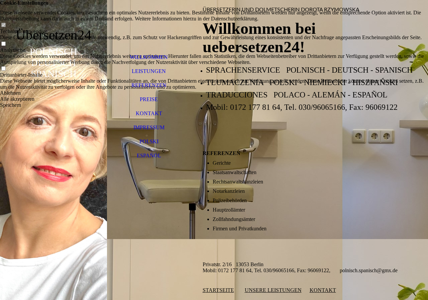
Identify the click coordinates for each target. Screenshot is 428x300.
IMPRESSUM (149, 127)
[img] (53, 150)
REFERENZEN (149, 85)
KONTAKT (149, 113)
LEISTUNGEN (149, 71)
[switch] (3, 25)
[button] (214, 93)
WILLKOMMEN (149, 57)
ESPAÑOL (149, 155)
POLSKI (148, 141)
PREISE (149, 99)
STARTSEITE (218, 290)
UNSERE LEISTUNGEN (273, 290)
